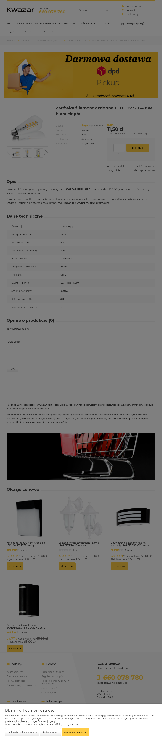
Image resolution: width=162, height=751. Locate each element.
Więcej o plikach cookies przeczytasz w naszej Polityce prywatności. (42, 724)
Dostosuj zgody (50, 732)
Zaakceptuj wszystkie (75, 732)
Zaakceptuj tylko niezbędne (22, 732)
